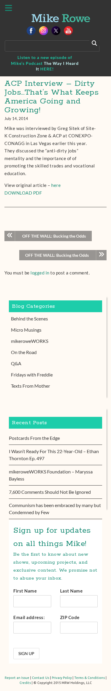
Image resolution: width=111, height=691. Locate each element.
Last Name (71, 590)
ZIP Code (70, 617)
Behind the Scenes (29, 318)
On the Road (24, 352)
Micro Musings (26, 330)
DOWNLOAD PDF (23, 192)
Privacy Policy (62, 678)
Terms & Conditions (89, 678)
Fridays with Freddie (32, 374)
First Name (25, 590)
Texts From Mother (30, 386)
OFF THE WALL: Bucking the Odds (54, 235)
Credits (25, 683)
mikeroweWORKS (29, 341)
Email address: (29, 617)
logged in (39, 272)
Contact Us (40, 678)
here (56, 185)
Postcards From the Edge (34, 438)
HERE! (47, 68)
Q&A (16, 363)
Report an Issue (17, 678)
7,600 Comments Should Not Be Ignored (50, 492)
